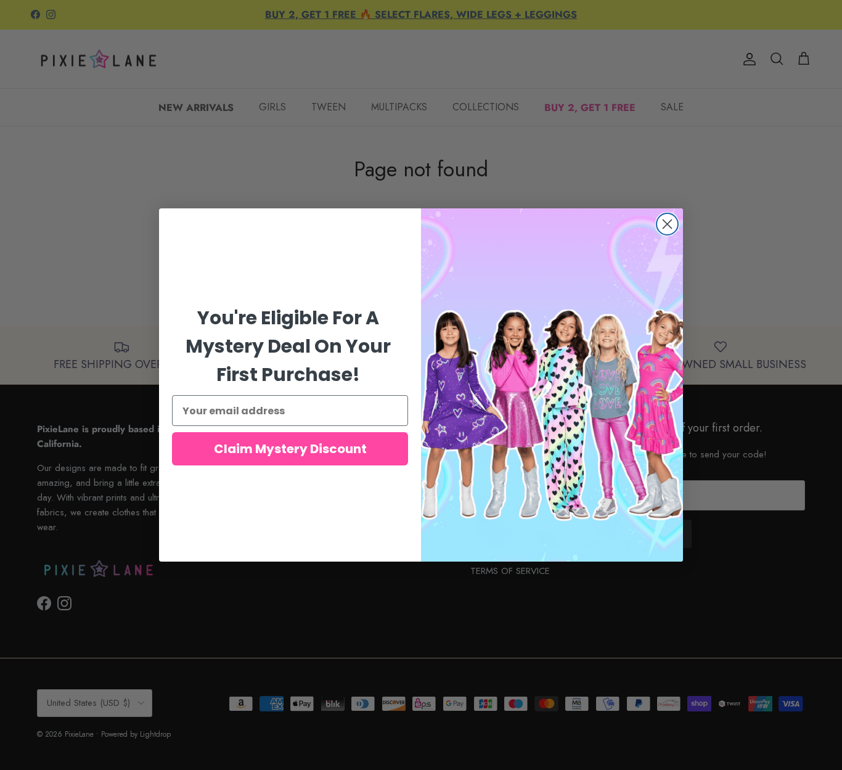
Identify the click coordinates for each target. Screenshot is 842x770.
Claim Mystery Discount (290, 448)
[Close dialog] (667, 224)
